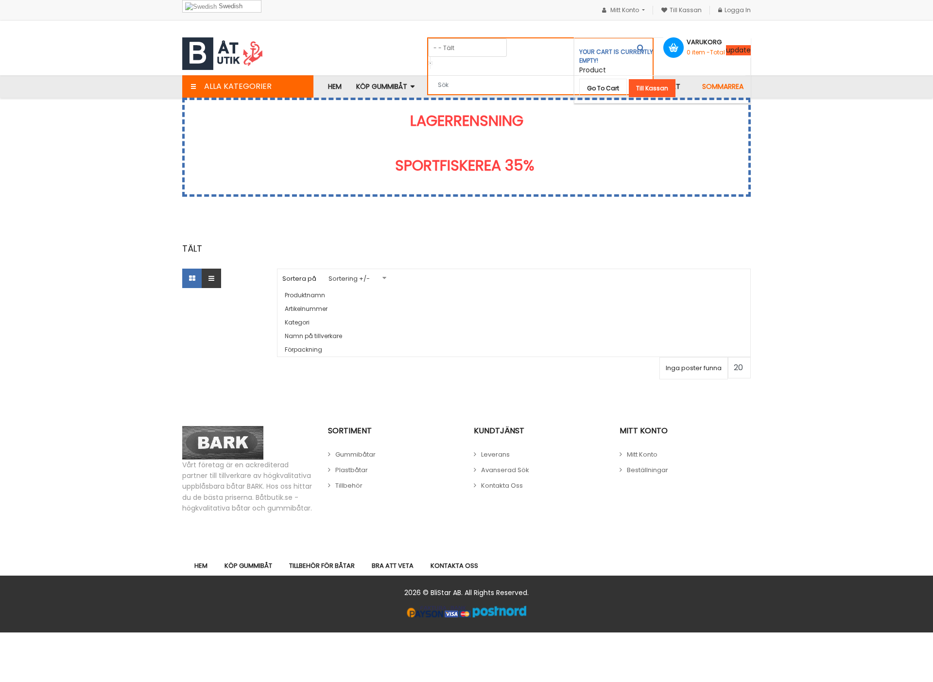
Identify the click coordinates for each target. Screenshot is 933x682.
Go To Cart (603, 88)
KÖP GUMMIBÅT (248, 565)
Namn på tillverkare (313, 336)
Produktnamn (305, 295)
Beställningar (647, 470)
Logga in (738, 10)
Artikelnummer (306, 309)
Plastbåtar (351, 470)
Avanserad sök (505, 470)
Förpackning (303, 349)
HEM (200, 565)
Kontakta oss (502, 485)
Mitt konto (642, 454)
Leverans (495, 454)
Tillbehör (349, 485)
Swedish (229, 6)
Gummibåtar (355, 454)
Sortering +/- (349, 278)
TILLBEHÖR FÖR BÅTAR (322, 565)
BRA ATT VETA (393, 565)
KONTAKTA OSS (454, 565)
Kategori (297, 322)
